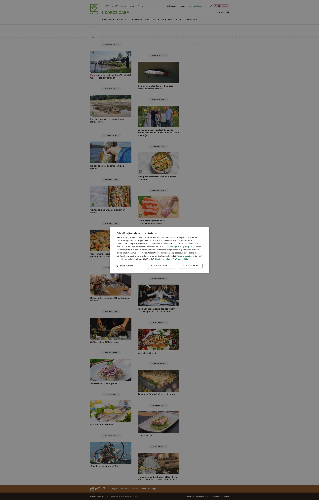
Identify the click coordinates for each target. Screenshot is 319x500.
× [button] (205, 230)
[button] (125, 265)
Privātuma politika (180, 259)
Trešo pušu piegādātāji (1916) (182, 246)
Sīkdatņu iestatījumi (163, 259)
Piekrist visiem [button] (190, 265)
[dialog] (159, 250)
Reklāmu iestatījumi (185, 256)
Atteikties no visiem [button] (161, 265)
